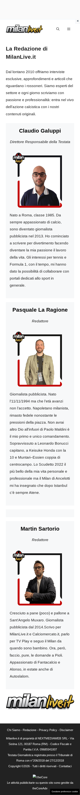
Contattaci (65, 766)
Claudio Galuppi (40, 131)
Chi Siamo (13, 730)
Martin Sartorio (40, 529)
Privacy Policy (48, 730)
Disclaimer (66, 730)
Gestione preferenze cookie (65, 791)
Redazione (29, 730)
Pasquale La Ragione (40, 310)
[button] (57, 29)
